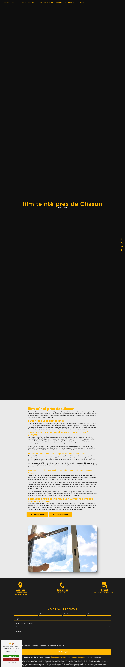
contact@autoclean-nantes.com (104, 592)
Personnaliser (11, 663)
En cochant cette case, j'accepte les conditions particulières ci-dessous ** (40, 646)
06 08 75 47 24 (63, 592)
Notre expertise (70, 3)
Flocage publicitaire (46, 3)
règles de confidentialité (58, 657)
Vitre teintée (16, 3)
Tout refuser (11, 659)
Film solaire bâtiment (29, 3)
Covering (59, 3)
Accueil (6, 3)
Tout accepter (11, 656)
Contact (81, 3)
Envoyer (64, 652)
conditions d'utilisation (78, 657)
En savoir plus (39, 514)
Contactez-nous (62, 514)
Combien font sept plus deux (23, 623)
